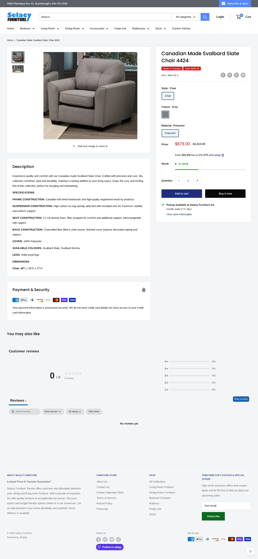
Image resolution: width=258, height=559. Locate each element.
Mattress (154, 503)
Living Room (48, 28)
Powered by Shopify (17, 537)
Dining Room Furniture (162, 492)
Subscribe (213, 516)
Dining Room (72, 28)
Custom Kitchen (181, 28)
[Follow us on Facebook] (98, 539)
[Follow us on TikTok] (118, 539)
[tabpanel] (129, 435)
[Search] (205, 17)
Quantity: (167, 180)
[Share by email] (243, 75)
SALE (158, 28)
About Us (102, 481)
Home (10, 28)
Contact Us (103, 486)
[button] (190, 361)
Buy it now (225, 193)
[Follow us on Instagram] (105, 539)
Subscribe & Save (237, 3)
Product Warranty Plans (110, 492)
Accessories (97, 28)
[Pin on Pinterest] (229, 75)
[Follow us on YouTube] (111, 539)
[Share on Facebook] (223, 75)
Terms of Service (106, 497)
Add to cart (181, 193)
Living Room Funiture (161, 486)
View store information (179, 214)
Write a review (241, 399)
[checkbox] (94, 411)
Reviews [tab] (18, 400)
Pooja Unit (120, 28)
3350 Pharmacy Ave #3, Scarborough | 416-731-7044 (37, 3)
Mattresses (138, 28)
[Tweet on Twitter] (236, 75)
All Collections (157, 481)
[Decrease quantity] (179, 180)
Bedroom (25, 28)
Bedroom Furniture (160, 497)
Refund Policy (105, 503)
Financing (102, 508)
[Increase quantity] (197, 180)
